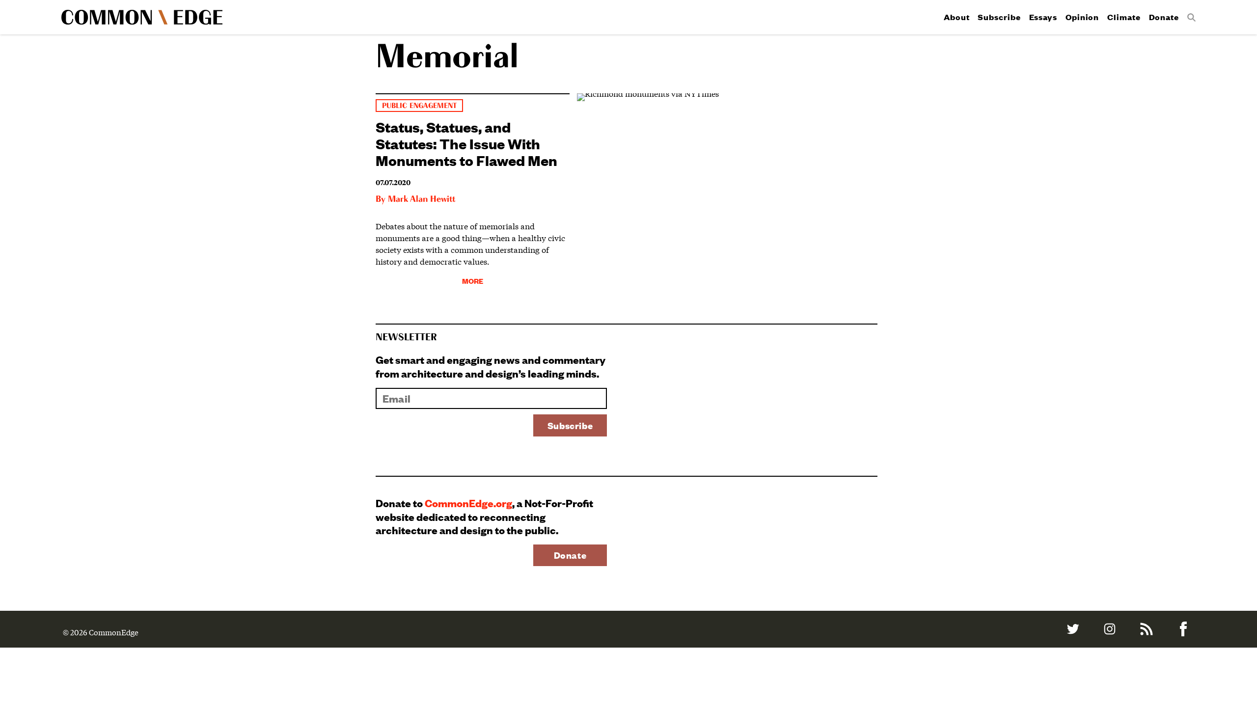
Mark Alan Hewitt (421, 199)
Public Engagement (419, 105)
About (957, 17)
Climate (1123, 17)
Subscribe (999, 17)
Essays (1043, 17)
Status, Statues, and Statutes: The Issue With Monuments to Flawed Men (466, 143)
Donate (1164, 17)
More (472, 280)
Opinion (1082, 17)
